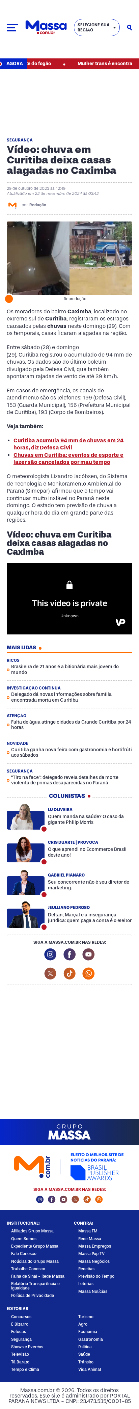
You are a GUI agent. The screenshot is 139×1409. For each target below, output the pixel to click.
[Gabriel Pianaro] (26, 882)
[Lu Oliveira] (26, 817)
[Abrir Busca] (129, 28)
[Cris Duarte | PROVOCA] (26, 849)
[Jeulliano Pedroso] (26, 915)
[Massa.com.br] (46, 27)
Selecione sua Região (94, 27)
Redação (37, 205)
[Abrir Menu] (12, 27)
